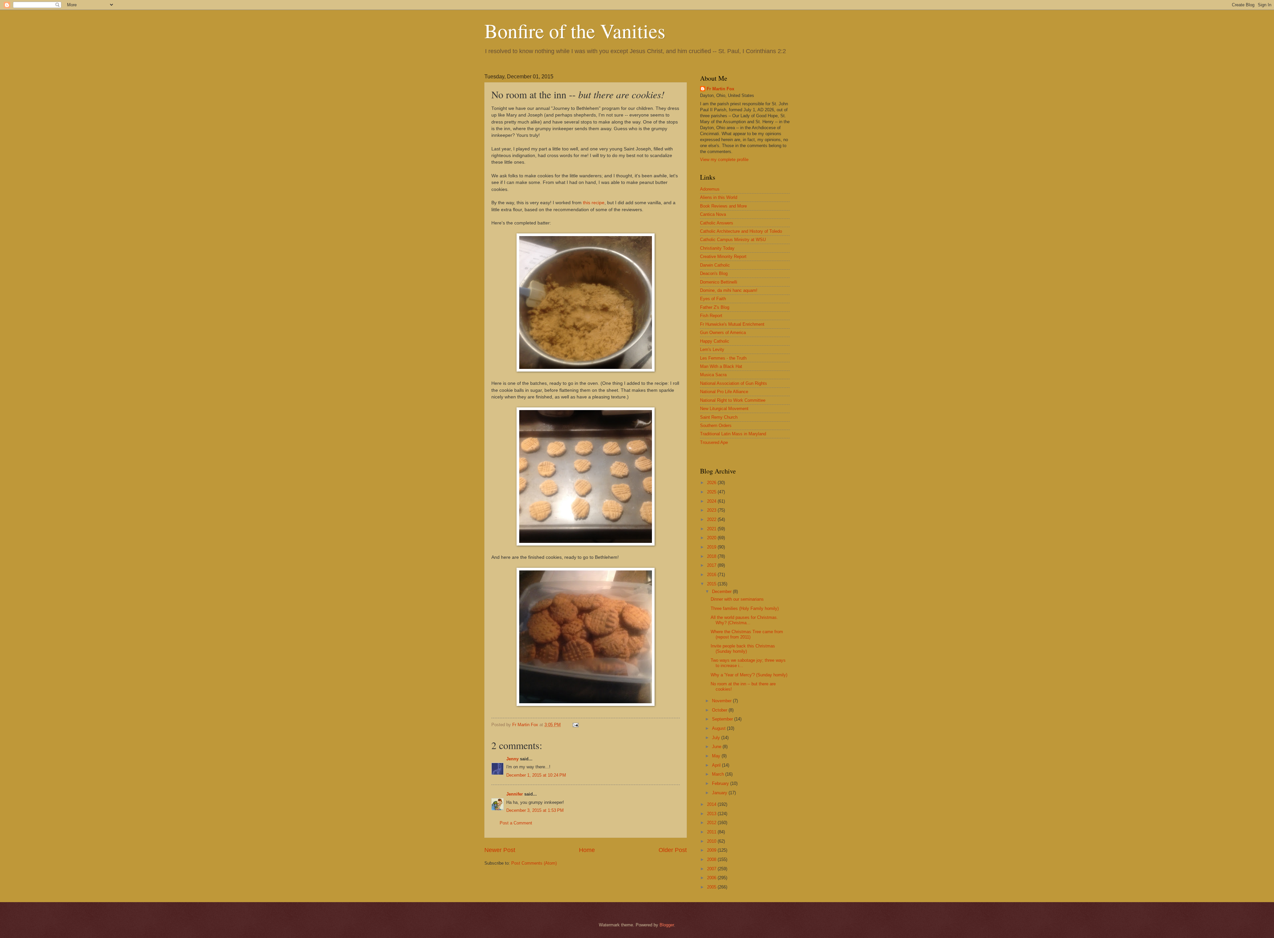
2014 (712, 804)
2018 (712, 556)
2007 (712, 868)
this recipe (593, 202)
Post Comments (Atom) (534, 863)
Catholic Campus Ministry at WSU (733, 239)
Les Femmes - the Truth (723, 358)
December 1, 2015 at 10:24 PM (536, 775)
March (718, 774)
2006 (712, 877)
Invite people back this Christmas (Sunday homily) (743, 648)
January (720, 792)
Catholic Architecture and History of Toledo (741, 231)
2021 (712, 528)
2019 (712, 547)
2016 (712, 574)
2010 (712, 841)
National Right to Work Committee (732, 400)
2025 (712, 491)
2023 (712, 510)
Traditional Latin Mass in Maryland (733, 433)
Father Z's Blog (714, 307)
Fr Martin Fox (720, 88)
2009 (712, 850)
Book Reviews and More (723, 206)
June (717, 746)
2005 (712, 887)
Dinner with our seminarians (737, 599)
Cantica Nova (713, 214)
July (716, 737)
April (717, 765)
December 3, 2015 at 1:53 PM (535, 810)
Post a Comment (516, 822)
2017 (712, 565)
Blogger (667, 924)
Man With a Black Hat (721, 366)
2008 (712, 859)
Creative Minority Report (723, 256)
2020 (712, 537)
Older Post (673, 850)
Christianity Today (717, 248)
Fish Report (711, 315)
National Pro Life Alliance (724, 391)
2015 (712, 583)
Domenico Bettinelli (718, 282)
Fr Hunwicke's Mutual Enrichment (732, 324)
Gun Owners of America (723, 332)
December (722, 591)
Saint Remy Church (719, 417)
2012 (712, 822)
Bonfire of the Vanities (574, 30)
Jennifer (514, 794)
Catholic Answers (716, 222)
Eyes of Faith (713, 298)
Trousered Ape (714, 442)
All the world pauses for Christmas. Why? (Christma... (744, 620)
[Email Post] (575, 724)
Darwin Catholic (715, 265)
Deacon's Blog (714, 273)
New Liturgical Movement (724, 408)
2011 (712, 831)
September (723, 719)
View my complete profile (724, 159)
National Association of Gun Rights (733, 383)
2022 (712, 519)
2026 (712, 482)
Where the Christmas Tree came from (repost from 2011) (747, 634)
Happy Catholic (714, 341)
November (722, 700)
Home (587, 850)
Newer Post (499, 850)
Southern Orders (716, 425)
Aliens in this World (718, 197)
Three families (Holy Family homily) (745, 608)
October (720, 710)
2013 (712, 813)
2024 (712, 501)
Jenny (512, 758)
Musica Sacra (713, 374)
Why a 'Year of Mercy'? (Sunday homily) (749, 674)
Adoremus (710, 189)
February (721, 783)
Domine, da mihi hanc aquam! (728, 290)
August (719, 728)
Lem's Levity (712, 349)
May (717, 755)
